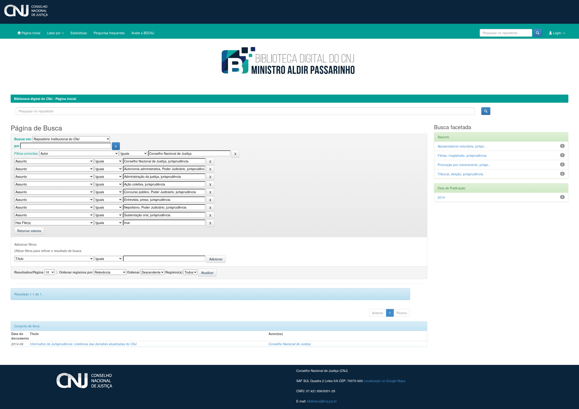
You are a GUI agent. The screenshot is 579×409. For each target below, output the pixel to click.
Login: (557, 33)
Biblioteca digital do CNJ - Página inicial (45, 98)
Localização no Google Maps (384, 380)
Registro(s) (174, 272)
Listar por (54, 33)
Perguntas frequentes (109, 33)
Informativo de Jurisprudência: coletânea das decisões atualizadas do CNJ (83, 344)
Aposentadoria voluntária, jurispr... (462, 146)
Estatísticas (79, 33)
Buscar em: (23, 139)
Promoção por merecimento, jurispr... (464, 164)
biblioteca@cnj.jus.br (322, 401)
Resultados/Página (28, 272)
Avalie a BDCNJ (142, 33)
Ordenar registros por (76, 272)
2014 (441, 197)
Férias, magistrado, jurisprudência (462, 155)
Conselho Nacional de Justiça (289, 344)
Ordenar (133, 272)
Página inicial (30, 33)
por (16, 145)
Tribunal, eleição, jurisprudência (460, 174)
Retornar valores (29, 230)
